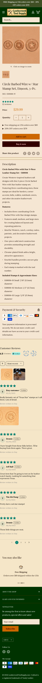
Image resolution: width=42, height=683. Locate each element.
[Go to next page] (30, 542)
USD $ (6, 640)
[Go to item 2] (19, 374)
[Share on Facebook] (24, 153)
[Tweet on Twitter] (33, 153)
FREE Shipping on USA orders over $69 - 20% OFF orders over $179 (21, 3)
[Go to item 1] (7, 374)
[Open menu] (3, 12)
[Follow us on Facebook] (4, 651)
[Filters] (2, 363)
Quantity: (6, 117)
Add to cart (21, 136)
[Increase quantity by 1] (28, 117)
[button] (9, 416)
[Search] (37, 19)
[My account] (33, 12)
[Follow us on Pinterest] (8, 651)
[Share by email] (38, 153)
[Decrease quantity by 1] (16, 117)
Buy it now (21, 144)
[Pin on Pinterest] (29, 153)
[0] (37, 12)
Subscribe (10, 628)
